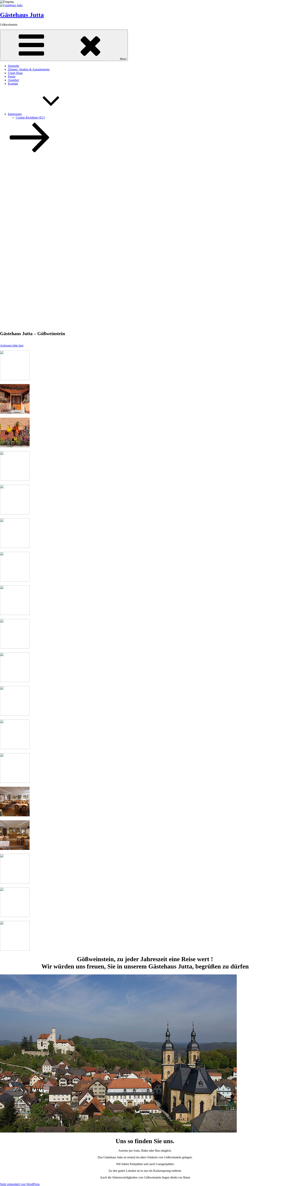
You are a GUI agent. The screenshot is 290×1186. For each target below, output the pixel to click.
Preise (11, 76)
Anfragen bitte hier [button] (11, 345)
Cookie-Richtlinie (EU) (30, 117)
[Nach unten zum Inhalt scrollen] (29, 151)
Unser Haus (15, 73)
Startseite (13, 66)
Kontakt (13, 83)
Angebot (13, 80)
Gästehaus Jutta (22, 14)
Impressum (15, 114)
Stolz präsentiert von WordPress (20, 1184)
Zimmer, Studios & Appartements (29, 69)
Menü (123, 58)
